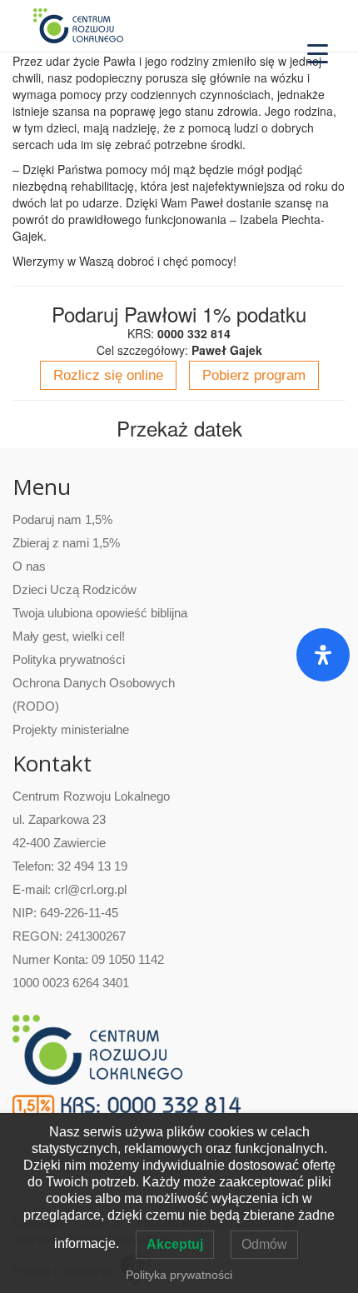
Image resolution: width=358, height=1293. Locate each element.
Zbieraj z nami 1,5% (66, 543)
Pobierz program (254, 375)
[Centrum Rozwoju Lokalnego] (78, 25)
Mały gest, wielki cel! (68, 636)
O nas (29, 566)
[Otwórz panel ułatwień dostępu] (323, 654)
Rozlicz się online (108, 375)
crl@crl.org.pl (90, 889)
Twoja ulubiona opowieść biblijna (99, 613)
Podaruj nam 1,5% (62, 519)
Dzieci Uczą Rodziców (74, 589)
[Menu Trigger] (318, 52)
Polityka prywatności (68, 659)
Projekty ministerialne (70, 729)
